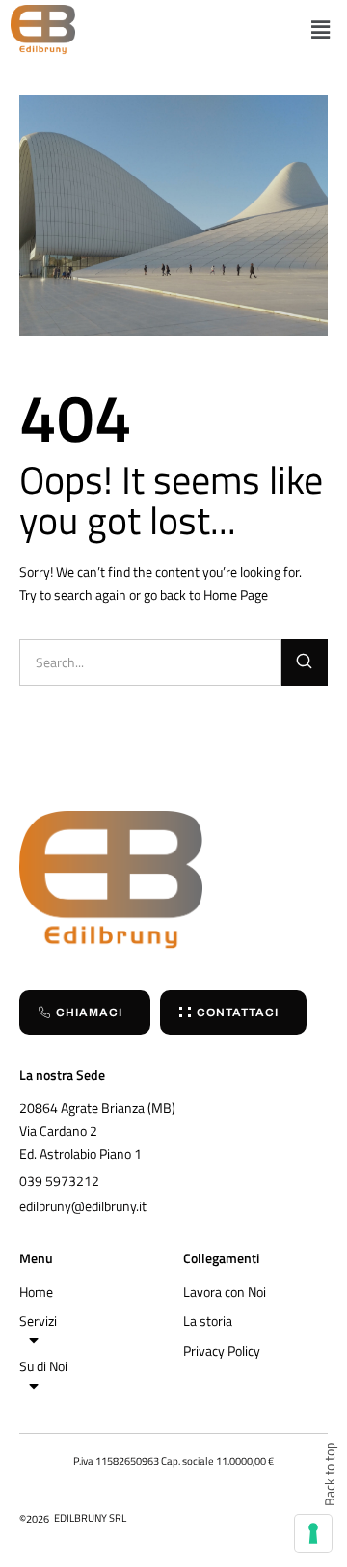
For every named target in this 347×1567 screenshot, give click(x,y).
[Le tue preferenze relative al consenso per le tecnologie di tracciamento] (313, 1533)
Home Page (235, 594)
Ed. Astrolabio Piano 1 (80, 1154)
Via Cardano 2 (58, 1131)
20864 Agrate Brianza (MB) (97, 1107)
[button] (320, 29)
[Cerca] (304, 662)
